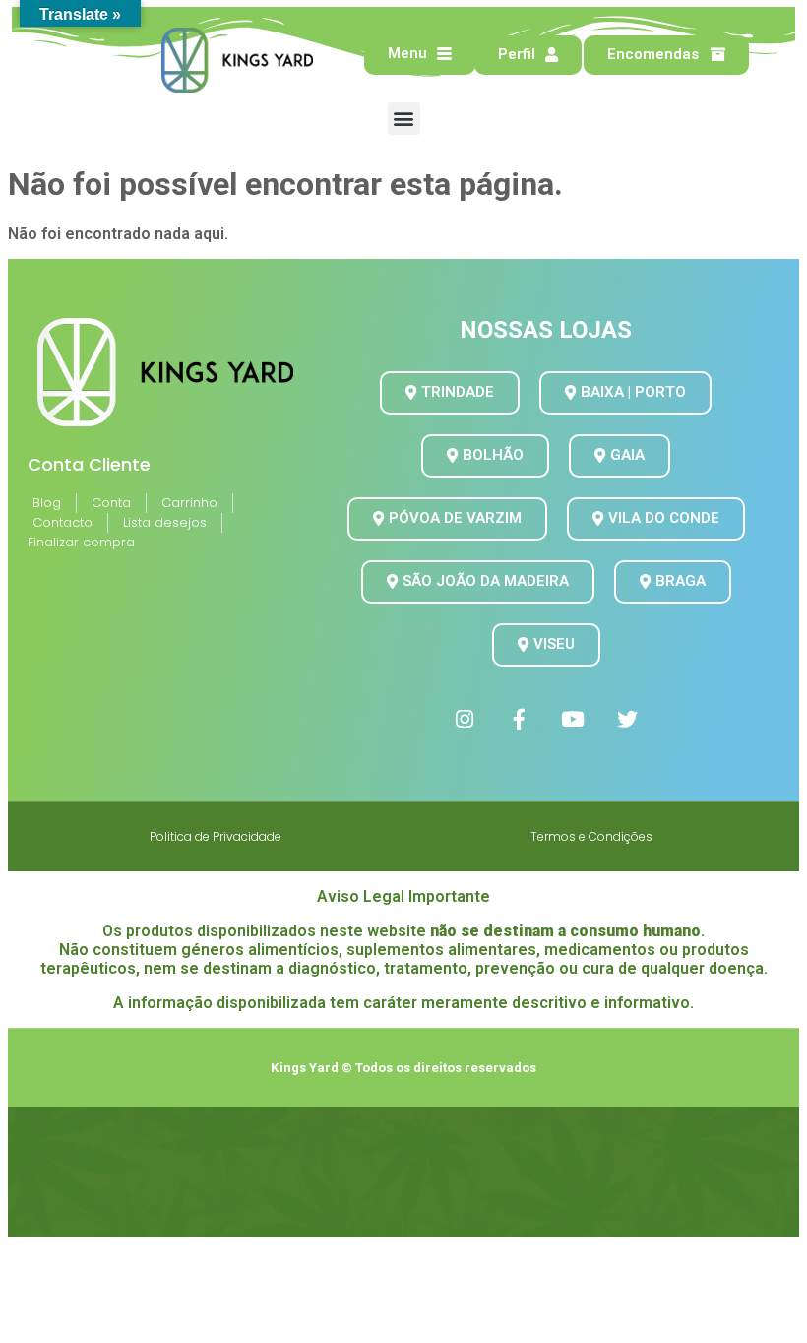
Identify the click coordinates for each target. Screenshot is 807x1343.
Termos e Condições (591, 836)
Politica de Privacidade (215, 836)
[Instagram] (464, 718)
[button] (404, 118)
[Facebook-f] (518, 718)
